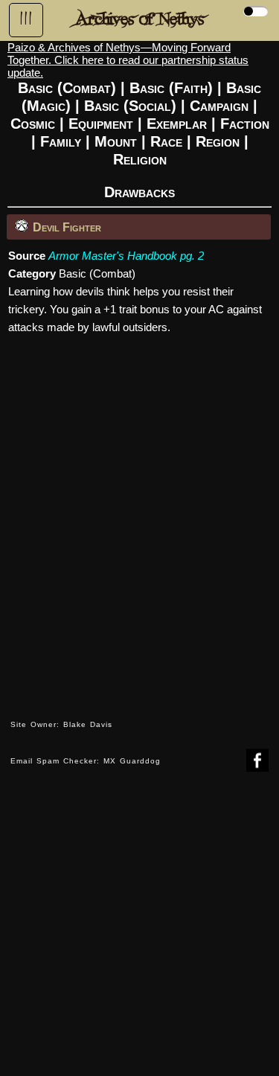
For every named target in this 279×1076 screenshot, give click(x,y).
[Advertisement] (139, 935)
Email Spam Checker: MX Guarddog (85, 761)
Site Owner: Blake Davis (61, 724)
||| (26, 19)
